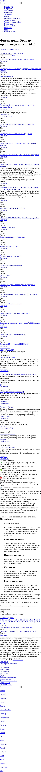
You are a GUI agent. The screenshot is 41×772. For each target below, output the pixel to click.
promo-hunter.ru (18, 660)
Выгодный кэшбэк (6, 76)
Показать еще (5, 348)
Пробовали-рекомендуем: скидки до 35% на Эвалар (18, 294)
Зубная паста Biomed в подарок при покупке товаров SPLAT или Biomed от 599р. (19, 188)
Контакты (3, 635)
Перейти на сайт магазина (9, 49)
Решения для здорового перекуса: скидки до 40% (17, 285)
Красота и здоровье (7, 618)
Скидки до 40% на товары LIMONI (12, 334)
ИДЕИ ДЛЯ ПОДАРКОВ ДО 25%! (12, 208)
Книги (2, 627)
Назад (2, 350)
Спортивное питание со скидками (12, 237)
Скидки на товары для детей (10, 256)
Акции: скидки (5, 275)
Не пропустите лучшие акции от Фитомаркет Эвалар (19, 602)
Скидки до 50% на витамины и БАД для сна (16, 134)
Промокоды (8, 7)
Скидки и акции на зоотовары (11, 266)
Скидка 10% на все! (7, 407)
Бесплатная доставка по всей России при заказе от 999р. (20, 59)
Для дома (16, 627)
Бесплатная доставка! (7, 357)
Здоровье (29, 627)
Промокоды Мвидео (15, 631)
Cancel (14, 55)
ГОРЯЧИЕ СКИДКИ (7, 227)
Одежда (22, 627)
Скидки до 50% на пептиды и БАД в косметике (17, 124)
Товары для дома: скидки (9, 246)
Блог (6, 30)
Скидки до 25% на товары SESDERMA (14, 344)
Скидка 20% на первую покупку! (12, 392)
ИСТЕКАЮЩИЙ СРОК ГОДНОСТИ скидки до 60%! (19, 218)
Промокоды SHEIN (30, 631)
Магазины (8, 28)
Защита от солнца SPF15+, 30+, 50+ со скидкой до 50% (19, 155)
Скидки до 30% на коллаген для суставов (15, 313)
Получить (3, 61)
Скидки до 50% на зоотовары (10, 304)
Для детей (8, 627)
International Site (9, 31)
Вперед (11, 350)
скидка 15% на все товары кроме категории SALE (18, 374)
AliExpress (3, 631)
